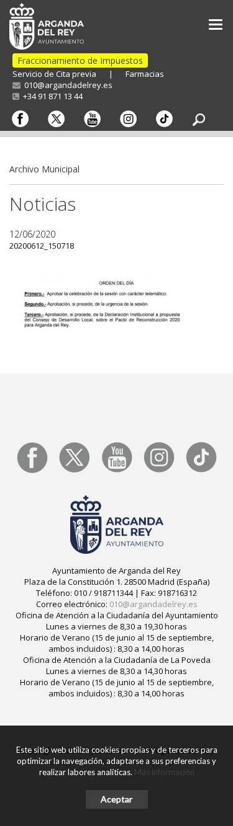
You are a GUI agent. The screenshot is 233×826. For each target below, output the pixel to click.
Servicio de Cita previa (54, 73)
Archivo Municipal (44, 169)
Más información (164, 772)
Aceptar (116, 799)
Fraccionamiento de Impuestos (80, 60)
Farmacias (145, 73)
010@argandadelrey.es (66, 85)
